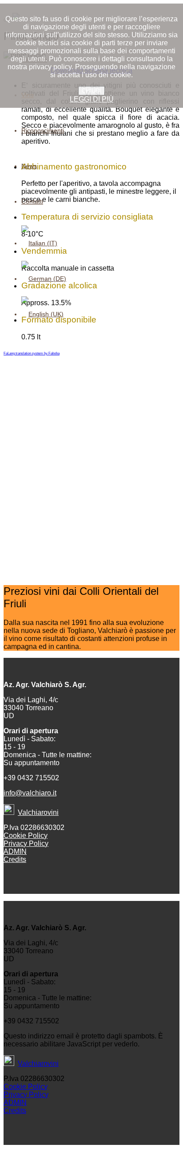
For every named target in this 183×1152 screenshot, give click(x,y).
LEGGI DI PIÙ (92, 99)
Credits (15, 859)
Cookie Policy (26, 835)
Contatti (32, 201)
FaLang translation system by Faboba (32, 353)
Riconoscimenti (42, 130)
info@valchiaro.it (30, 793)
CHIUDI (91, 90)
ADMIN (15, 851)
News (29, 165)
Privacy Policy (26, 843)
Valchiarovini (38, 812)
